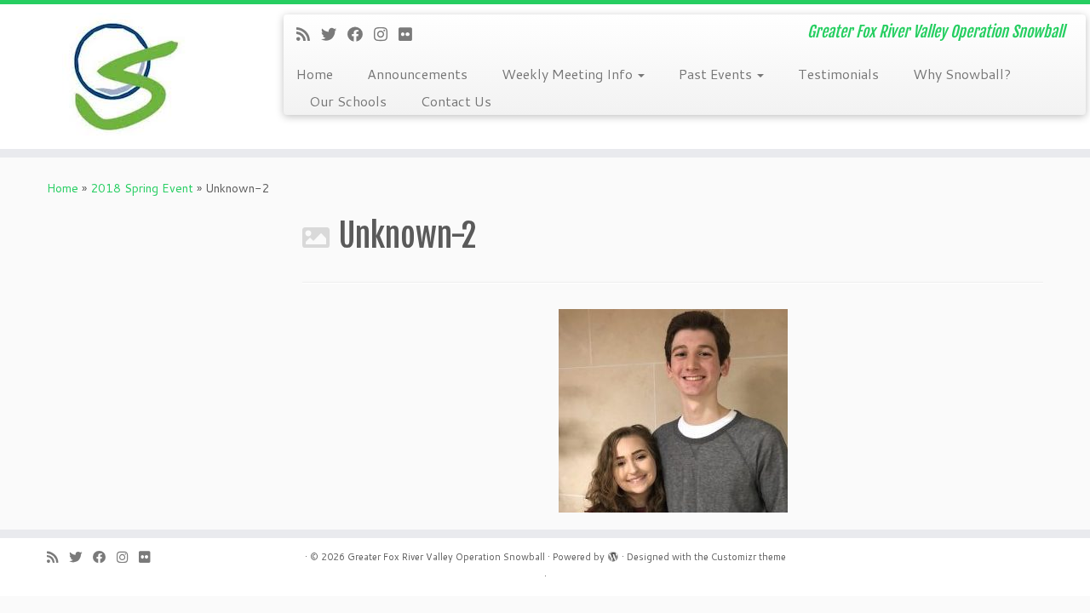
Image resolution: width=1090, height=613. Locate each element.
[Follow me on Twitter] (334, 34)
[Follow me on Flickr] (411, 34)
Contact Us (456, 101)
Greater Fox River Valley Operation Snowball (446, 557)
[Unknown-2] (673, 409)
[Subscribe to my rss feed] (308, 34)
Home (314, 73)
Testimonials (838, 73)
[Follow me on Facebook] (360, 34)
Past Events (717, 73)
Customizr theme (748, 557)
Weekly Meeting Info (569, 73)
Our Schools (348, 101)
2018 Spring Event (141, 188)
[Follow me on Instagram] (386, 34)
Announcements (417, 73)
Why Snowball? (962, 73)
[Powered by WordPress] (613, 553)
